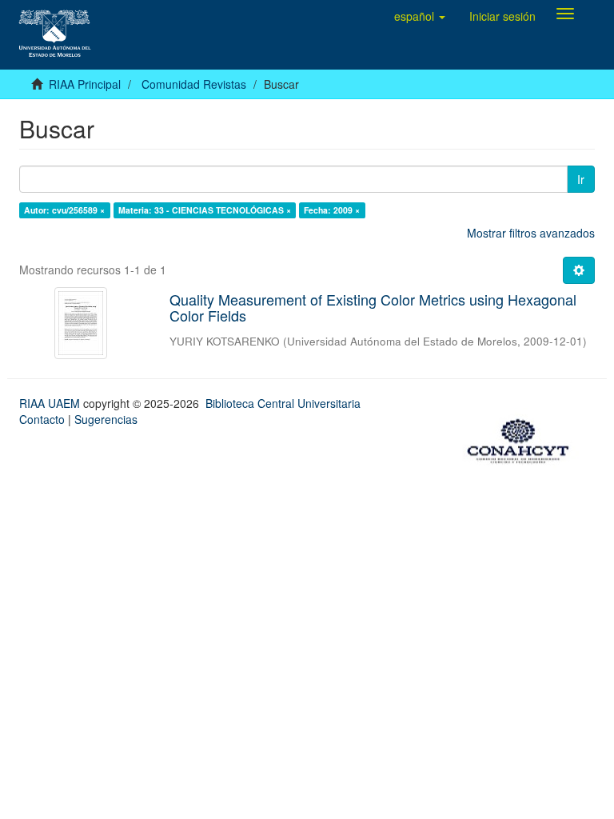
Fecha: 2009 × (332, 210)
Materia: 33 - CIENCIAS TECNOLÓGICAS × (204, 210)
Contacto (42, 419)
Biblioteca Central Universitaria (283, 403)
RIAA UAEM (51, 403)
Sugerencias (106, 419)
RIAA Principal (85, 84)
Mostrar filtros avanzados (531, 233)
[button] (419, 16)
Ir (580, 179)
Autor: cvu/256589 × (64, 210)
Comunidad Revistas (194, 84)
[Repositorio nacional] (523, 439)
